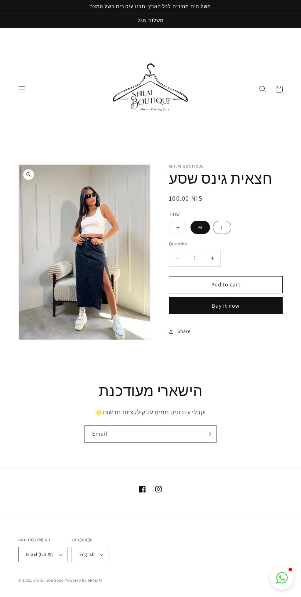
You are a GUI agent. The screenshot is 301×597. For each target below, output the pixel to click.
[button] (22, 89)
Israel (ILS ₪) (39, 554)
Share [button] (184, 331)
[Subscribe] (208, 434)
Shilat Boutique (48, 580)
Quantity (178, 244)
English (87, 554)
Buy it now (226, 305)
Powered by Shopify (83, 580)
